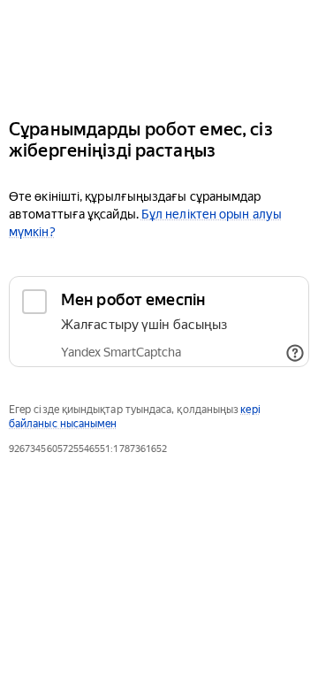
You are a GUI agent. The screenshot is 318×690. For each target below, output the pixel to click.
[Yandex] (159, 51)
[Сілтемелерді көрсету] (295, 353)
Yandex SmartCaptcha (121, 352)
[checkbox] (159, 321)
